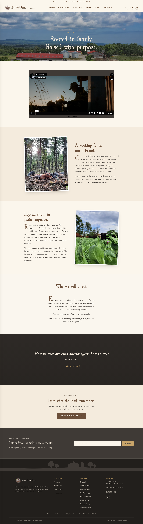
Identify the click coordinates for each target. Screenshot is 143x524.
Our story (57, 482)
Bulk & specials (85, 496)
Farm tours (58, 485)
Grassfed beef (85, 485)
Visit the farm (58, 489)
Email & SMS (92, 514)
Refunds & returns (59, 514)
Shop (51, 8)
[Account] (132, 8)
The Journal (58, 493)
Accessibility (82, 514)
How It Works (64, 8)
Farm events (84, 500)
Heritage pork (85, 489)
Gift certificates (85, 507)
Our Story (78, 8)
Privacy (49, 514)
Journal (98, 8)
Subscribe (127, 443)
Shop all (83, 482)
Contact (108, 8)
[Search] (127, 8)
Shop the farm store (71, 416)
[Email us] (108, 497)
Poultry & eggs (85, 493)
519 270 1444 (111, 492)
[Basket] (137, 8)
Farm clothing (85, 504)
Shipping (68, 514)
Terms (75, 514)
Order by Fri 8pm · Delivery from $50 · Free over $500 (71, 2)
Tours (88, 8)
